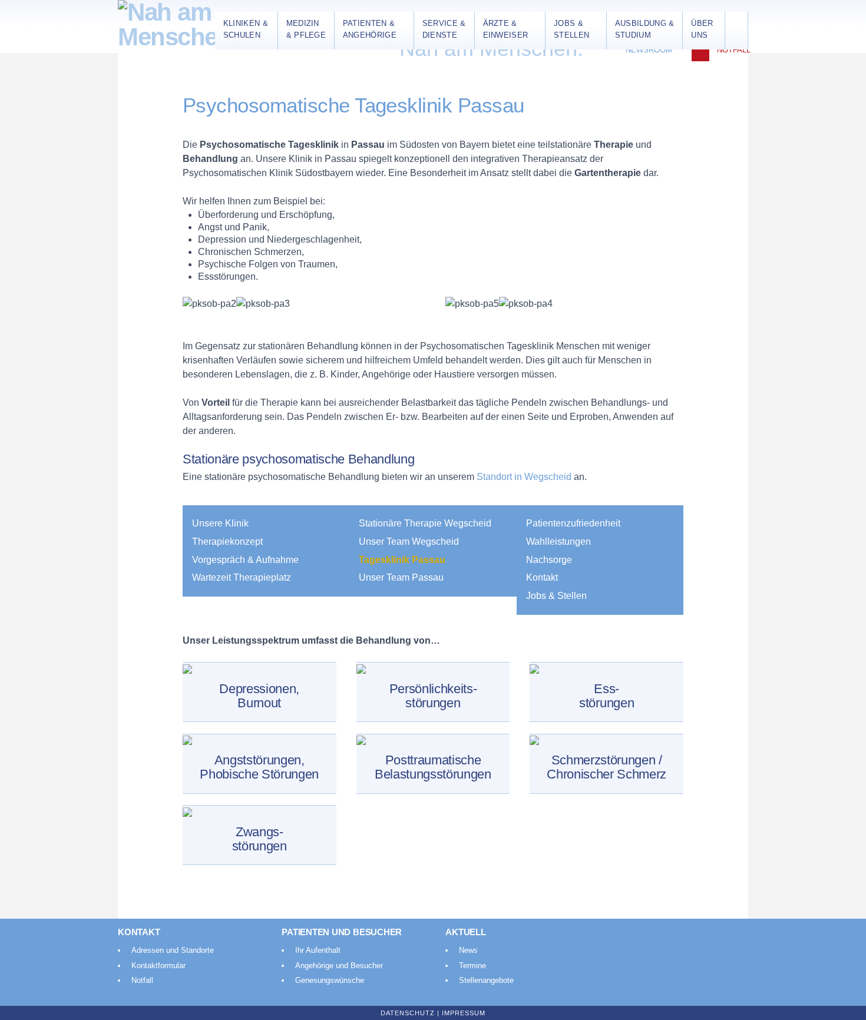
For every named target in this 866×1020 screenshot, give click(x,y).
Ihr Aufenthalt (318, 950)
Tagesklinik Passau (402, 560)
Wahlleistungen (558, 542)
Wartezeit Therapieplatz (241, 577)
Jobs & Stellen (556, 596)
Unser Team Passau (401, 577)
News (468, 950)
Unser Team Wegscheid (409, 542)
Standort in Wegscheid (525, 477)
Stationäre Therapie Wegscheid (425, 523)
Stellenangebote (486, 980)
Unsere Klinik (220, 523)
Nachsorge (549, 560)
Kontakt (542, 577)
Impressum (463, 1012)
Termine (472, 965)
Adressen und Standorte (172, 950)
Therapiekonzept (227, 542)
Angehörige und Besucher (339, 965)
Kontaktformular (158, 965)
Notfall (734, 49)
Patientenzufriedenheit (573, 523)
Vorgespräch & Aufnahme (245, 560)
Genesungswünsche (329, 980)
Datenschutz (408, 1012)
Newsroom (649, 49)
